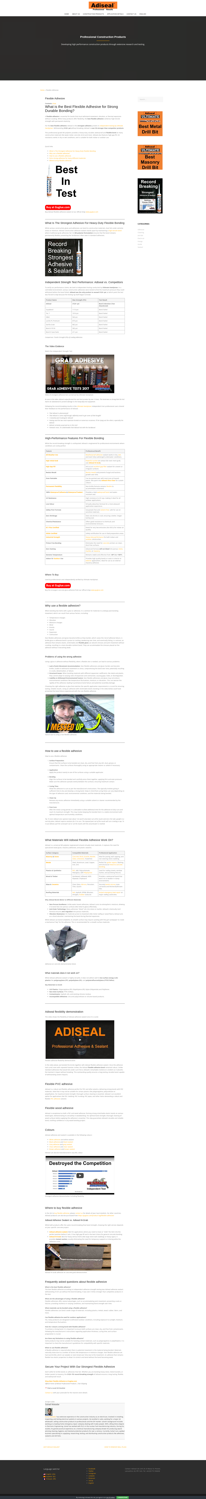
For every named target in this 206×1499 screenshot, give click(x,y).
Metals (48, 862)
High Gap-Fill (50, 467)
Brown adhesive (55, 1149)
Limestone (80, 859)
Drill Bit (140, 235)
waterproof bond (103, 492)
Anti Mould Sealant (51, 1447)
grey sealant (67, 1144)
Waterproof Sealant (75, 492)
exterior (88, 561)
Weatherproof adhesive (94, 455)
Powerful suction (92, 461)
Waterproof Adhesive (58, 492)
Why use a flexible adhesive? (59, 153)
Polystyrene (88, 873)
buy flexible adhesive (61, 1213)
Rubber (82, 895)
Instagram (92, 1473)
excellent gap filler (100, 467)
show (54, 103)
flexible (109, 486)
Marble (92, 857)
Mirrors (84, 884)
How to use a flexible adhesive (60, 156)
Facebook (92, 1469)
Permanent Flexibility (54, 486)
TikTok (91, 1481)
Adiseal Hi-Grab (94, 463)
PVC (73, 870)
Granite (86, 857)
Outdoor (57, 558)
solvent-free (104, 510)
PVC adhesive (55, 1099)
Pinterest (92, 1478)
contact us (79, 1213)
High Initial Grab (52, 461)
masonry (97, 551)
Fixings (140, 241)
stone (121, 549)
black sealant (68, 1142)
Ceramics (55, 884)
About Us (76, 14)
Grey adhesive (54, 1144)
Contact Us (131, 14)
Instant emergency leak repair (109, 892)
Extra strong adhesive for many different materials (67, 158)
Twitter (91, 1471)
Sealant (140, 247)
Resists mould (91, 472)
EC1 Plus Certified (52, 527)
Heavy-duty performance (95, 537)
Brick (81, 857)
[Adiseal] (103, 6)
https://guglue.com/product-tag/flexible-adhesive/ (96, 1215)
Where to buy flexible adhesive (60, 161)
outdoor (88, 539)
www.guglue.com (92, 212)
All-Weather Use (52, 455)
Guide (140, 244)
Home (66, 14)
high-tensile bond (115, 231)
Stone (56, 857)
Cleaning (141, 232)
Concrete (75, 857)
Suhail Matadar (52, 1404)
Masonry (49, 857)
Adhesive (141, 230)
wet (119, 455)
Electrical (141, 238)
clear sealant (68, 1147)
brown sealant (69, 1149)
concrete (106, 543)
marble (88, 551)
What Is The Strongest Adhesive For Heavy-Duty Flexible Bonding (72, 151)
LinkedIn (92, 1476)
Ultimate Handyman (84, 406)
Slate (74, 859)
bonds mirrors (110, 884)
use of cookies (110, 1497)
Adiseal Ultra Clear (108, 480)
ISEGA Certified (51, 533)
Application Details (115, 14)
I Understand (122, 1497)
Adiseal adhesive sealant (58, 1232)
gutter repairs (112, 862)
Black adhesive (54, 1142)
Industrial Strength (53, 537)
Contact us (49, 1393)
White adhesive (54, 1140)
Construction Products (93, 14)
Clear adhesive (54, 1147)
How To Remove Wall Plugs (115, 1447)
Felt (73, 892)
